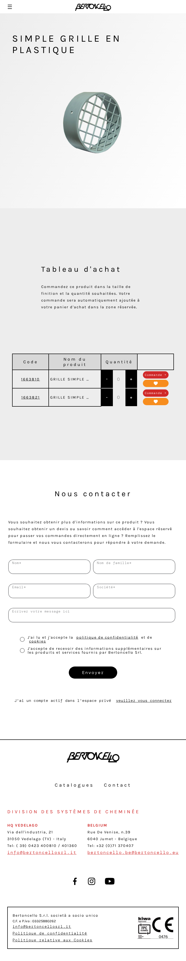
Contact (118, 785)
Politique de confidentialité (50, 933)
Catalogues (74, 785)
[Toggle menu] (10, 7)
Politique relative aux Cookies (53, 940)
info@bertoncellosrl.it (42, 852)
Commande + (156, 375)
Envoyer (93, 672)
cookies (37, 641)
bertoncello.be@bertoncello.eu (133, 852)
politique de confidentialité (107, 637)
